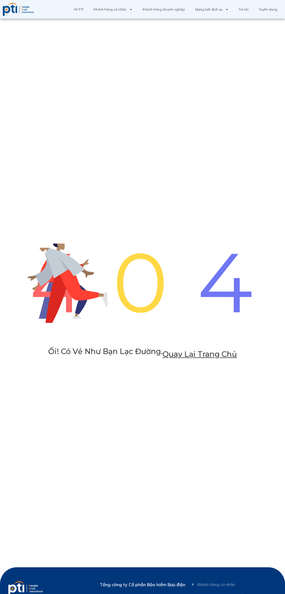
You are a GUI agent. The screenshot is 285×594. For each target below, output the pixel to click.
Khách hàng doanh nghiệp (163, 9)
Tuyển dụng (268, 9)
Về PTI (78, 9)
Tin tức (244, 9)
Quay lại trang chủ (200, 354)
